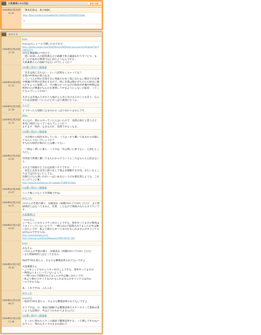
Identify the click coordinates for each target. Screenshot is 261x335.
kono (25, 38)
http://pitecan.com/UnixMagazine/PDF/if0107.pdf (48, 238)
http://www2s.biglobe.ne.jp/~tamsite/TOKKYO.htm (49, 182)
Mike (25, 115)
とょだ (26, 105)
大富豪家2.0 (28, 214)
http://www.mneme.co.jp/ (35, 235)
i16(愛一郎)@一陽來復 (34, 67)
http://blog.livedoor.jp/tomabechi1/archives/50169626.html (54, 15)
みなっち (27, 198)
